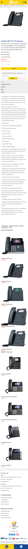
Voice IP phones (5, 225)
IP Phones (12, 5)
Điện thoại (6, 5)
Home (1, 5)
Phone (10, 227)
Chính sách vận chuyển (5, 511)
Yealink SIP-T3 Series (13, 225)
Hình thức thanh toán (5, 501)
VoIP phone (21, 225)
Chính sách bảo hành (5, 513)
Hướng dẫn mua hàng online (6, 497)
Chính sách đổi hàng (5, 515)
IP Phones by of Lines (20, 5)
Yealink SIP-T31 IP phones (6, 6)
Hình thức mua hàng (5, 504)
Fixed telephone (5, 227)
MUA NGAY (14, 68)
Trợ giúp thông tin (4, 499)
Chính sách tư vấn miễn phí (6, 517)
